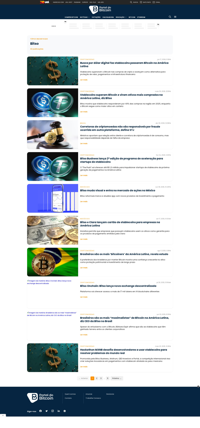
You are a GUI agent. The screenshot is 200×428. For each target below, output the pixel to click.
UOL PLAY (93, 2)
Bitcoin (132, 17)
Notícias (84, 17)
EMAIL (158, 2)
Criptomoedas (87, 59)
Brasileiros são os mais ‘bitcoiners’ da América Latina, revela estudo (124, 254)
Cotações (96, 17)
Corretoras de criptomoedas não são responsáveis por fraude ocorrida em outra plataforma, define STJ (120, 128)
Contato (68, 398)
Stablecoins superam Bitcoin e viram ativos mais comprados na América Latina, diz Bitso (121, 96)
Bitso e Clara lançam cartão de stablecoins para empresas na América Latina (120, 224)
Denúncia (110, 394)
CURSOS (85, 2)
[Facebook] (40, 411)
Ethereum (141, 17)
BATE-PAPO (147, 2)
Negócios (85, 187)
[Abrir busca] (170, 17)
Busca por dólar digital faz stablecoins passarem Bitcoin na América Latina (124, 64)
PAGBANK (77, 2)
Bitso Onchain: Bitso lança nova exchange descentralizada (118, 286)
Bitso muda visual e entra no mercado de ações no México (117, 190)
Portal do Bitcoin (100, 10)
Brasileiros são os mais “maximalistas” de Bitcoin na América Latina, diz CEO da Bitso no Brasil (124, 319)
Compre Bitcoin (71, 17)
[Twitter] (46, 411)
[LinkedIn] (58, 411)
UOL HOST (68, 2)
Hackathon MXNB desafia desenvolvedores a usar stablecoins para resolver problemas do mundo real (123, 351)
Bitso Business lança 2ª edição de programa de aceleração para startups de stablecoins (121, 160)
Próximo (116, 378)
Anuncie (89, 394)
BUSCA (135, 2)
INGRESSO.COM (58, 2)
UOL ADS (101, 2)
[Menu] (175, 17)
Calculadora (108, 17)
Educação (120, 17)
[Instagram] (52, 411)
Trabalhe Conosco (93, 398)
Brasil (83, 123)
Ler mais (83, 80)
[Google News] (64, 411)
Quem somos (70, 394)
